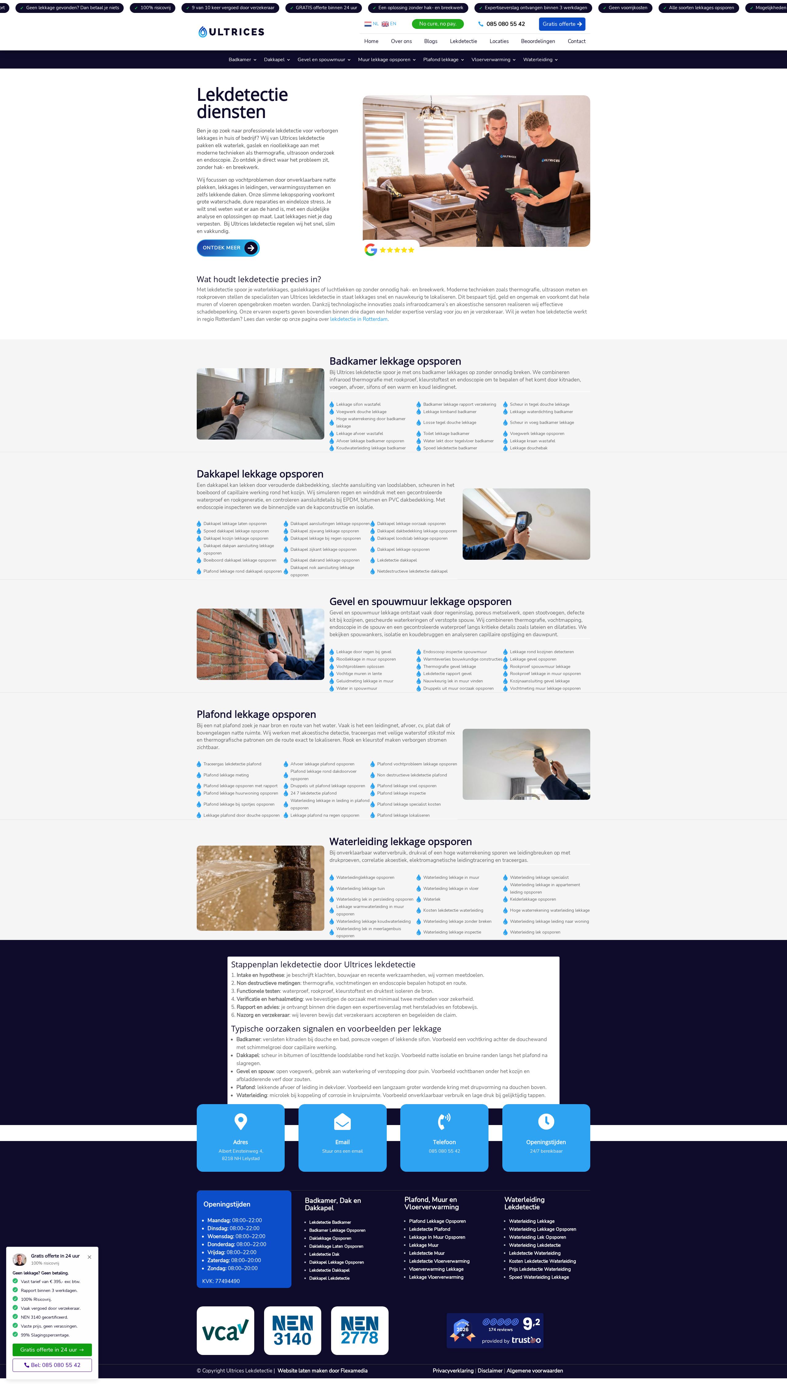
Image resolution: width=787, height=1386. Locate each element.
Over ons (401, 42)
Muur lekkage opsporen (384, 60)
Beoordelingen (538, 42)
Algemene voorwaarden (535, 1370)
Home (371, 42)
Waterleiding (537, 60)
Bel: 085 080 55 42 (56, 1365)
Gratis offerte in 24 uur (48, 1349)
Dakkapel (274, 60)
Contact (577, 42)
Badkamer (240, 60)
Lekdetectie (463, 42)
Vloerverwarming (491, 60)
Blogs (430, 42)
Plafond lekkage (441, 60)
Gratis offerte (558, 24)
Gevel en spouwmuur (321, 60)
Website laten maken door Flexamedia (323, 1370)
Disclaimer (490, 1370)
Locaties (499, 42)
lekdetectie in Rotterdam (359, 319)
